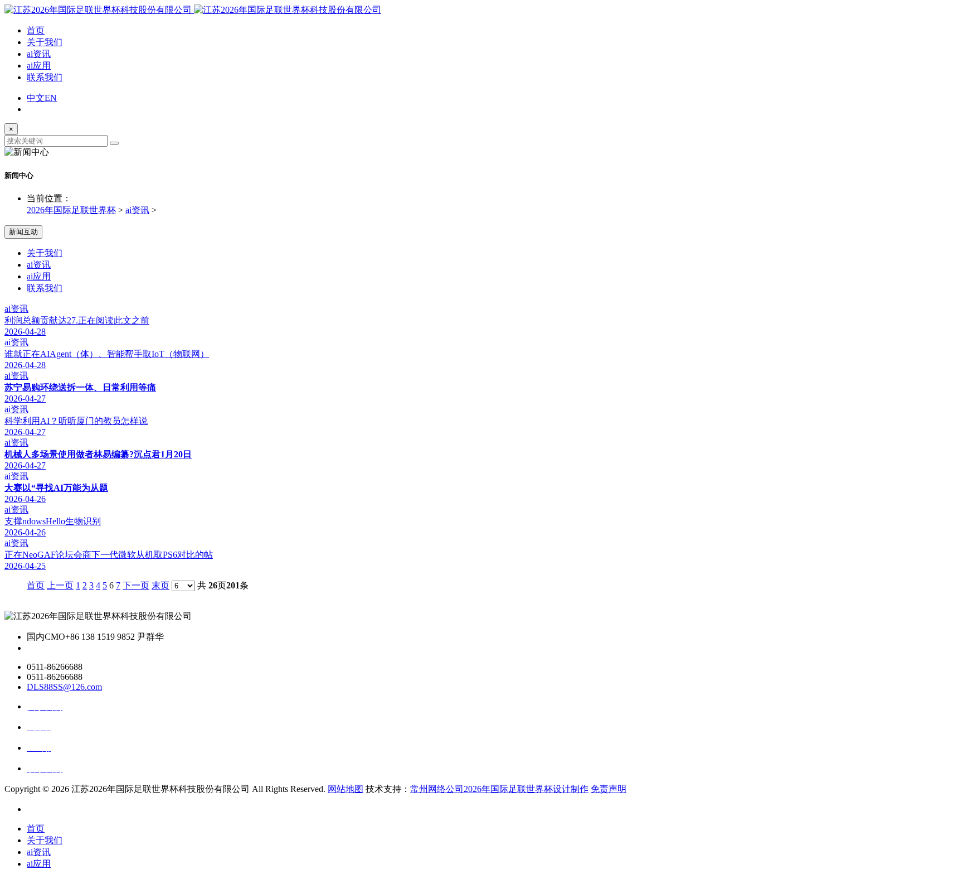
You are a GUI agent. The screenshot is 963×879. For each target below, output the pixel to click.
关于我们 (44, 42)
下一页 (136, 585)
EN (51, 98)
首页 (36, 30)
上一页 (60, 585)
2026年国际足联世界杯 (71, 210)
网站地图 (345, 789)
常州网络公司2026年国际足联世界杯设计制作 (499, 789)
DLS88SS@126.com (64, 687)
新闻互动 (23, 232)
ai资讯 (39, 54)
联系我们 (44, 77)
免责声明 (608, 789)
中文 (36, 98)
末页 (160, 585)
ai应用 (39, 65)
